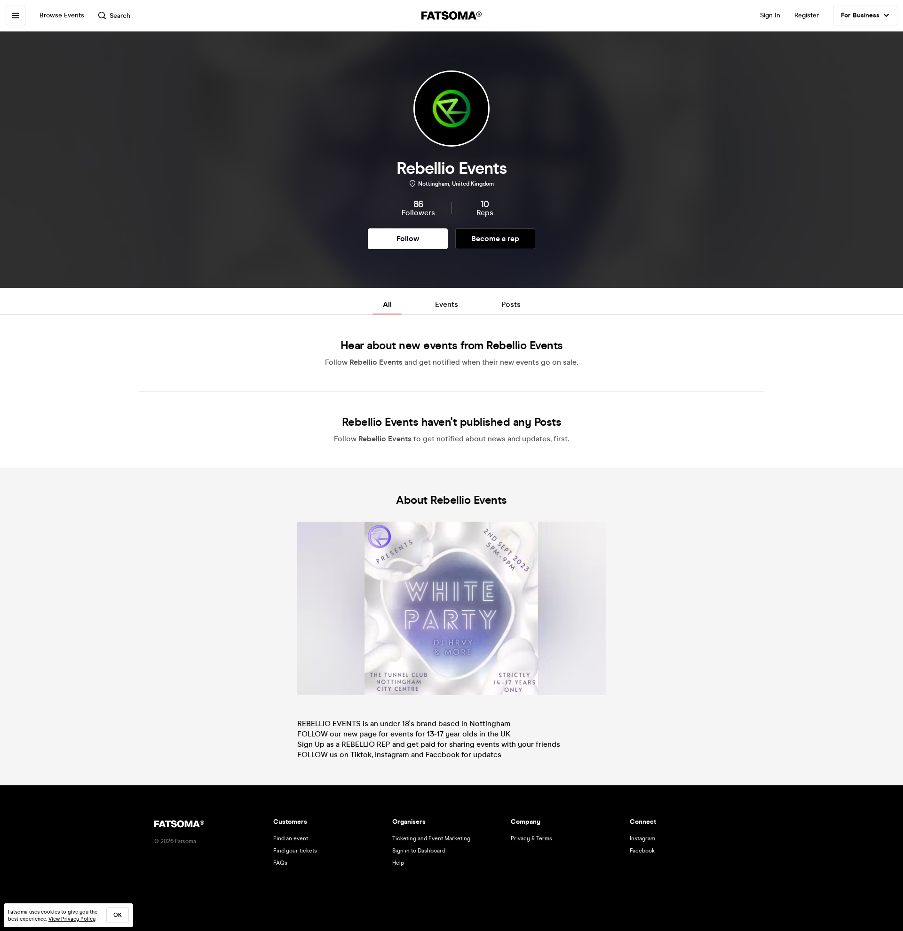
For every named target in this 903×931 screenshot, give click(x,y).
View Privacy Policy (71, 919)
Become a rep (495, 238)
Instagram (642, 838)
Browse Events (62, 15)
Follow (407, 238)
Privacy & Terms (531, 838)
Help (398, 863)
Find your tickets (295, 850)
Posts (511, 304)
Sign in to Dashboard (418, 850)
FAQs (280, 863)
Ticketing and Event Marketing (431, 838)
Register (806, 15)
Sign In (770, 15)
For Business (860, 15)
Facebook (642, 850)
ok (117, 915)
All (387, 304)
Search (120, 16)
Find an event (290, 838)
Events (446, 304)
